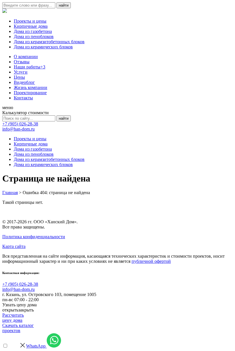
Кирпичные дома (31, 26)
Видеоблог (24, 82)
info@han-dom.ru (18, 129)
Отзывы (22, 61)
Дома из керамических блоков (43, 46)
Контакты (23, 97)
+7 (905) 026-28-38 (20, 123)
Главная (10, 192)
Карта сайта (14, 246)
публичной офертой (151, 261)
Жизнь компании (30, 87)
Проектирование (30, 92)
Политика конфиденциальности (33, 236)
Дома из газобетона (33, 31)
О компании (26, 56)
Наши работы (29, 66)
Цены (19, 77)
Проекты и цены (30, 21)
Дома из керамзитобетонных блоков (49, 41)
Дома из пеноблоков (34, 36)
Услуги (21, 72)
